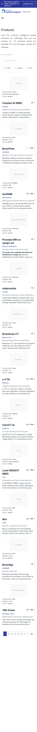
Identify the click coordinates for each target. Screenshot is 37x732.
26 (32, 634)
